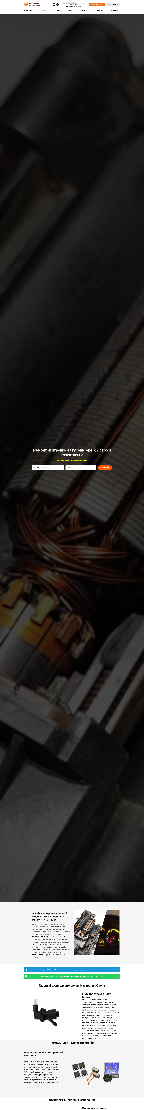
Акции (70, 10)
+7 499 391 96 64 (113, 4)
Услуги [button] (43, 10)
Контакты (99, 10)
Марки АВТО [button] (114, 10)
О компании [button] (28, 10)
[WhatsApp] (54, 4)
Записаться (105, 468)
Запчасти (84, 10)
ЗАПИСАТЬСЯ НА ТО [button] (97, 4)
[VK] (57, 4)
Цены (58, 10)
